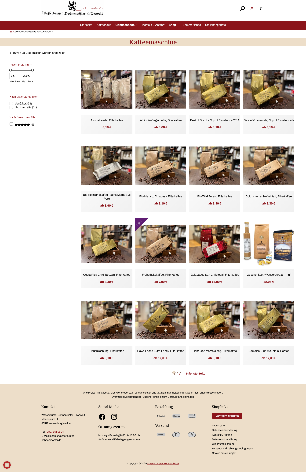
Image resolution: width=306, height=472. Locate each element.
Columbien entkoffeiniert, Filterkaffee (269, 196)
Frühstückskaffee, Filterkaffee (160, 274)
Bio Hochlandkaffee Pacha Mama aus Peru (107, 196)
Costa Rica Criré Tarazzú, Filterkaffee (106, 274)
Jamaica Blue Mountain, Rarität (269, 351)
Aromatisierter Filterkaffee (107, 120)
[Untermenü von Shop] (177, 25)
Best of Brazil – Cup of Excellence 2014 (214, 120)
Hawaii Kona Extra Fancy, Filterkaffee (160, 351)
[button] (7, 465)
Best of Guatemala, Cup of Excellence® (269, 120)
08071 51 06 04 (55, 431)
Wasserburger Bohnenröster (163, 463)
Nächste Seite (195, 373)
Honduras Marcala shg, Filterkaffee (215, 351)
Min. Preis (15, 81)
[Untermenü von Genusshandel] (137, 25)
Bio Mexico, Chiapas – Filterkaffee (160, 196)
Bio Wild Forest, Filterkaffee (214, 196)
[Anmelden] (251, 8)
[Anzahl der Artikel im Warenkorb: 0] (261, 8)
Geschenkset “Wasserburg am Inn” (269, 274)
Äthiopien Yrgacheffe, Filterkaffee (161, 120)
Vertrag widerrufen (227, 415)
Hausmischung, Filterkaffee (107, 351)
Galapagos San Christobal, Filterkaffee (214, 274)
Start (12, 31)
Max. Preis (27, 81)
